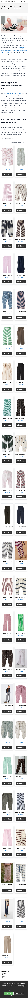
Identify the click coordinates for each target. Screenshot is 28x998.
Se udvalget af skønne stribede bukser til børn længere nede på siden (14, 50)
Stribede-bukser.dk (8, 2)
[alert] (14, 989)
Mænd (3, 976)
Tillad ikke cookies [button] (18, 993)
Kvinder (4, 974)
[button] (14, 996)
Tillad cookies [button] (8, 993)
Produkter (3, 973)
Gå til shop (7, 174)
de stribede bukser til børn (12, 93)
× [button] (26, 981)
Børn (3, 978)
